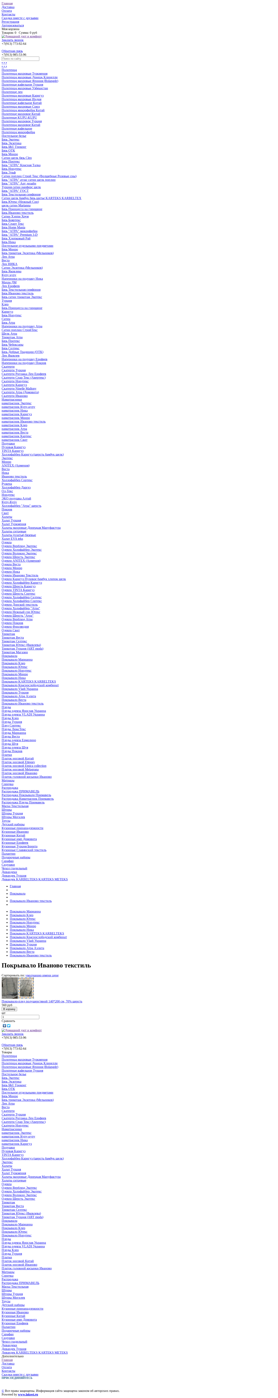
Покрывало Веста (14, 700)
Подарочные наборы (16, 857)
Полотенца (9, 70)
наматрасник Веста (15, 432)
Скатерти (8, 366)
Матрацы (8, 780)
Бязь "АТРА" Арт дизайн (19, 183)
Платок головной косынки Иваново (27, 776)
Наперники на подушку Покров (24, 363)
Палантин (8, 853)
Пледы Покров (12, 751)
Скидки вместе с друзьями (20, 18)
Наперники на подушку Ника (22, 278)
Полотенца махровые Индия (21, 99)
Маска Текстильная (15, 806)
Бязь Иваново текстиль (18, 212)
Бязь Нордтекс (12, 169)
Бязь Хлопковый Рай (16, 238)
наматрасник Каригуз (17, 414)
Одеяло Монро (12, 568)
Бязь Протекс (11, 161)
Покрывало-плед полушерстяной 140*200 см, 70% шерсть (42, 1001)
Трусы (6, 820)
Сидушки (8, 864)
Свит (5, 513)
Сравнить (8, 1021)
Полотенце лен (12, 92)
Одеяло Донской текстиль (20, 604)
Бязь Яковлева (11, 271)
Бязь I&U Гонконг (14, 147)
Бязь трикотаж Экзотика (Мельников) (28, 253)
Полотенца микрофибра (18, 132)
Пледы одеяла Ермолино (19, 740)
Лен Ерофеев (11, 286)
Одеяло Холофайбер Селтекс (22, 597)
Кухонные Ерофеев (15, 842)
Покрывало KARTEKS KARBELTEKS (29, 681)
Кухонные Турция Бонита (19, 846)
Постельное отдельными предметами (27, 245)
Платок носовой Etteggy (18, 762)
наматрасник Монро (16, 418)
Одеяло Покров (12, 623)
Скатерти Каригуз (14, 385)
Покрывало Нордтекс (17, 670)
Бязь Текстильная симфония (21, 194)
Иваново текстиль (14, 476)
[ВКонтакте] (4, 1025)
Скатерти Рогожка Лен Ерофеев (24, 374)
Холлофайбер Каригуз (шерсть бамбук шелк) (33, 454)
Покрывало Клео (13, 663)
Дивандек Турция (14, 875)
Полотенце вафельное (17, 128)
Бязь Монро (10, 154)
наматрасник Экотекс (17, 403)
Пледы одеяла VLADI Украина (23, 714)
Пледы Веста (11, 736)
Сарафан (8, 861)
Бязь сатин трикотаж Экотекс (22, 297)
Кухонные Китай (13, 835)
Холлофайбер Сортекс (17, 480)
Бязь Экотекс (11, 139)
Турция (7, 300)
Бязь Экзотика (11, 143)
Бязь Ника (9, 242)
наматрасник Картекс (17, 436)
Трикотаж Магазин (15, 652)
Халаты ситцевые (14, 531)
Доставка (8, 7)
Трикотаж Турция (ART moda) (22, 648)
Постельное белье (14, 136)
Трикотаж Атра (12, 337)
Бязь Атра (8, 322)
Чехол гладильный (14, 868)
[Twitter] (9, 1025)
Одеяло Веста (11, 564)
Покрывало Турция (15, 692)
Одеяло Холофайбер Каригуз (22, 582)
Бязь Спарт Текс (13, 223)
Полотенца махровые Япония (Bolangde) (30, 81)
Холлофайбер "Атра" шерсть (21, 505)
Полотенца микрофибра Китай (23, 110)
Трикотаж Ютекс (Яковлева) (21, 645)
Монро (6, 461)
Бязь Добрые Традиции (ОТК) (22, 352)
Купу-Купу (9, 502)
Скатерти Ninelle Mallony (19, 388)
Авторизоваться (13, 25)
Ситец (6, 319)
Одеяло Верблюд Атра (17, 619)
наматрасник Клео (14, 425)
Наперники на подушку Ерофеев (24, 359)
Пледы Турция (12, 722)
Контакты (8, 14)
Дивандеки (9, 872)
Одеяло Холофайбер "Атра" (21, 608)
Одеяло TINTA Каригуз (18, 590)
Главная (7, 3)
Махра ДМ (9, 282)
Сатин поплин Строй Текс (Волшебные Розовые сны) (39, 176)
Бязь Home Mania (13, 227)
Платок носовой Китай (18, 758)
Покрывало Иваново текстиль (23, 703)
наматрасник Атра (14, 429)
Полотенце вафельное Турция (22, 84)
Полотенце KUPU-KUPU (19, 117)
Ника (5, 472)
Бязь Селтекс (11, 348)
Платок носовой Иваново (19, 773)
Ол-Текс (7, 491)
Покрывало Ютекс (14, 667)
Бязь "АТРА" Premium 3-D (20, 234)
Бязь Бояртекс (11, 220)
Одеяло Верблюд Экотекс (19, 546)
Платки (7, 754)
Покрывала (9, 656)
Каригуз (7, 311)
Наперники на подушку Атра (22, 326)
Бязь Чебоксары (12, 344)
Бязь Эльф (9, 172)
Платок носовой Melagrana (20, 769)
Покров (7, 509)
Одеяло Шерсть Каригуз (18, 586)
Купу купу (9, 275)
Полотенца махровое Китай (21, 125)
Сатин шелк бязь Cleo (17, 158)
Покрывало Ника (14, 678)
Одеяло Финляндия (15, 626)
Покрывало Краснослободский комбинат (30, 685)
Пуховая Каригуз (13, 447)
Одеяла (7, 542)
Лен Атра (8, 256)
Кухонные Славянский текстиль (24, 850)
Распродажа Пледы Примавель (23, 802)
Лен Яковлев (11, 355)
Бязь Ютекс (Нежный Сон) (20, 201)
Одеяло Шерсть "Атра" (18, 615)
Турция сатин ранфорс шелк (21, 187)
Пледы (6, 707)
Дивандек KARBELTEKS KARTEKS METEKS (35, 879)
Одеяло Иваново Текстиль (20, 575)
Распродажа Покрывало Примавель (26, 795)
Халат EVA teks (12, 538)
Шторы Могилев (13, 817)
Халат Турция (11, 520)
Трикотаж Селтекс (14, 641)
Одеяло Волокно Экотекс (19, 553)
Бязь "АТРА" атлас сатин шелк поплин (29, 179)
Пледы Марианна (14, 733)
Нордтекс (8, 494)
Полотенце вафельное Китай (22, 103)
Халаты (7, 516)
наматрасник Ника (15, 410)
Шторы (7, 809)
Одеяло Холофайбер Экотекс (22, 549)
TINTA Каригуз (12, 451)
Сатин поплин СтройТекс (20, 330)
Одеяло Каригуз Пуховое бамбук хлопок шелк (34, 579)
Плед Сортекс (11, 725)
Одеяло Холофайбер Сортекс (22, 601)
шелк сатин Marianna (16, 205)
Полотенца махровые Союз (21, 106)
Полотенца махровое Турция (22, 121)
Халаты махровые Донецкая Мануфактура (31, 527)
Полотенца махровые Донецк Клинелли (30, 77)
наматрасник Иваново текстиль (24, 421)
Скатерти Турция (14, 370)
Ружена (7, 483)
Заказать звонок (13, 40)
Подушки (8, 443)
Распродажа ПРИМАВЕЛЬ (20, 791)
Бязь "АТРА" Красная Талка (21, 165)
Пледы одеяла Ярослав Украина (24, 711)
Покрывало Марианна (17, 659)
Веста (6, 260)
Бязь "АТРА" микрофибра (19, 231)
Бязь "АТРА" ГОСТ (15, 190)
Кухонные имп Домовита (19, 839)
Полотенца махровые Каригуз (23, 95)
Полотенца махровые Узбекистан (25, 88)
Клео (5, 304)
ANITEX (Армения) (16, 465)
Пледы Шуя (10, 743)
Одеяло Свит (11, 630)
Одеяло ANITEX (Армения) (21, 560)
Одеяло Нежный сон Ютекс (21, 612)
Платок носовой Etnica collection (24, 765)
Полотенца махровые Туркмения (24, 73)
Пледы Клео (10, 718)
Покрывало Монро (15, 674)
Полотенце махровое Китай (21, 114)
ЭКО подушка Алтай (16, 498)
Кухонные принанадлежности (22, 828)
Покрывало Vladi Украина (20, 689)
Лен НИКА (10, 264)
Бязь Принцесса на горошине (22, 209)
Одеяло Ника (11, 571)
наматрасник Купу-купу (18, 407)
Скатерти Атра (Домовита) (20, 392)
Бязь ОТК (8, 150)
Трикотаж (8, 634)
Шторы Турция (12, 813)
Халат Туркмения (14, 524)
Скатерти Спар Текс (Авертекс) (24, 377)
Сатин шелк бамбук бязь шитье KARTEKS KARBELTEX (41, 198)
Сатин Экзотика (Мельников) (22, 267)
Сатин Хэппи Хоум (15, 216)
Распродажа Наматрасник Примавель (28, 798)
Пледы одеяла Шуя (15, 747)
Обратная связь (12, 51)
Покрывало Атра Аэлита (19, 696)
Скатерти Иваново (15, 396)
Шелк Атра (9, 333)
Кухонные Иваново (15, 831)
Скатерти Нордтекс (15, 381)
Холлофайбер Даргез (16, 487)
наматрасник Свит (14, 440)
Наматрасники (12, 399)
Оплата (7, 10)
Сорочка (7, 784)
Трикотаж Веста (13, 637)
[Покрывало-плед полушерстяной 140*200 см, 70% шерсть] (18, 997)
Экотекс (7, 458)
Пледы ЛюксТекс (14, 729)
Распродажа (10, 787)
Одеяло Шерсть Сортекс (18, 593)
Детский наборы (13, 824)
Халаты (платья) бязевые (19, 535)
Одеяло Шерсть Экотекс (18, 557)
